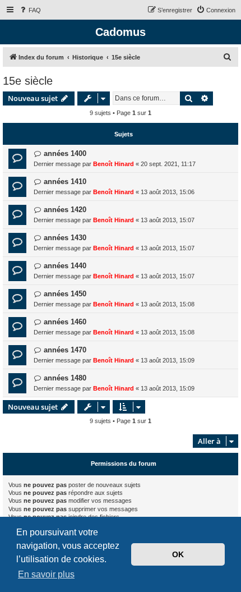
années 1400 (65, 153)
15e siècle (28, 81)
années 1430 (65, 237)
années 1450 (65, 294)
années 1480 (65, 378)
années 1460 (65, 322)
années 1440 (65, 265)
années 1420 (65, 209)
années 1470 (65, 350)
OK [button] (178, 554)
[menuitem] (29, 10)
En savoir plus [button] (46, 574)
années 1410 (65, 181)
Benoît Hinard (113, 163)
